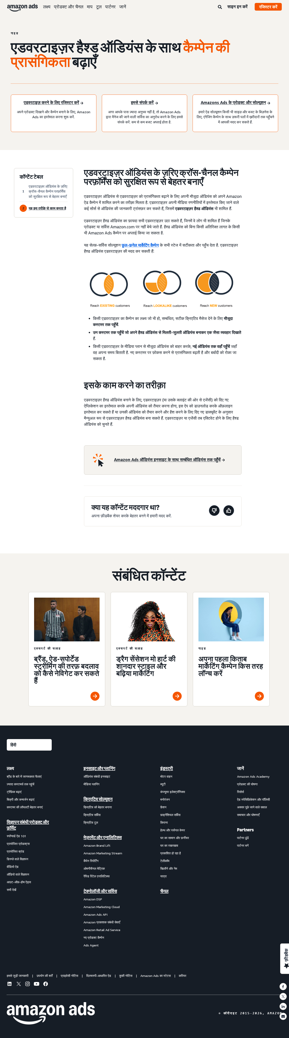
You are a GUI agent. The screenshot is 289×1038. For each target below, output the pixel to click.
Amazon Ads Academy (253, 776)
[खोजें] (220, 7)
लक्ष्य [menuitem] (10, 768)
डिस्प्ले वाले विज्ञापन (17, 859)
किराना (164, 822)
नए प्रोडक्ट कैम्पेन (94, 937)
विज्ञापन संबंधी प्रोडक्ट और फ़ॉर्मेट (28, 825)
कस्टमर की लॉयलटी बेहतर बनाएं (25, 807)
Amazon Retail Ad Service (102, 930)
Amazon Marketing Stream (103, 853)
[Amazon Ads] (19, 7)
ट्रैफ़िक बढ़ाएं (14, 792)
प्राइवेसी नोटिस (69, 976)
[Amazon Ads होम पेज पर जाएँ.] (51, 1013)
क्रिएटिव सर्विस (92, 815)
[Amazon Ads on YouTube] (36, 984)
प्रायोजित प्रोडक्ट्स (18, 844)
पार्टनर (110, 6)
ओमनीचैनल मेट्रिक (94, 868)
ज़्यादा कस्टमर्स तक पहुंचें (20, 784)
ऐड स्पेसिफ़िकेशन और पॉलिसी (253, 799)
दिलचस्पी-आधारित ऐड (98, 976)
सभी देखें (11, 890)
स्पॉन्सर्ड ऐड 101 (16, 836)
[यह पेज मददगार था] (228, 511)
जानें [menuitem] (240, 768)
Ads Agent (91, 945)
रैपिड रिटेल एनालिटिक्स (97, 876)
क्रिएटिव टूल (91, 822)
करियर (182, 976)
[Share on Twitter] (283, 996)
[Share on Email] (283, 1016)
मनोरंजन (165, 799)
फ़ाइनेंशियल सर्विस (170, 815)
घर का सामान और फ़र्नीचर (174, 838)
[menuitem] (29, 856)
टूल (99, 6)
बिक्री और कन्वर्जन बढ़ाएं (20, 799)
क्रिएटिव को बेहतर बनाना (98, 807)
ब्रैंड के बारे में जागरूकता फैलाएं (24, 776)
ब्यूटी (162, 784)
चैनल (164, 891)
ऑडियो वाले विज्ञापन (18, 874)
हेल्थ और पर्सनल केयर (172, 830)
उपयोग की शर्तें (45, 976)
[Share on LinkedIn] (283, 1006)
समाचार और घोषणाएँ (248, 815)
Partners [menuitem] (245, 829)
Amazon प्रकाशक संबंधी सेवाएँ (102, 922)
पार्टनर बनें (243, 845)
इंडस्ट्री (166, 768)
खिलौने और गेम (168, 868)
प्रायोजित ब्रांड (15, 851)
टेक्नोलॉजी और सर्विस (100, 891)
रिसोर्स (240, 792)
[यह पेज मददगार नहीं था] (214, 511)
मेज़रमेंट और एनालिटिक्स (103, 837)
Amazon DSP (93, 899)
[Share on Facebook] (283, 986)
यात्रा (163, 876)
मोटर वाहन (166, 776)
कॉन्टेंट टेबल (31, 177)
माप (90, 6)
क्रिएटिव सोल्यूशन (98, 799)
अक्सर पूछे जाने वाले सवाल (252, 807)
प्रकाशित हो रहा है (170, 853)
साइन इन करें (237, 6)
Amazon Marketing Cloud (102, 907)
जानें (122, 6)
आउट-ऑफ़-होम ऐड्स (19, 882)
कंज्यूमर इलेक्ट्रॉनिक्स (172, 792)
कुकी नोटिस (125, 976)
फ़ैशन (163, 807)
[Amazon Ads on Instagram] (27, 984)
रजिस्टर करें (268, 6)
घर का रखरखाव (169, 845)
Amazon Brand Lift (97, 845)
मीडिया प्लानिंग (91, 784)
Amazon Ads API (95, 914)
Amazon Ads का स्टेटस (155, 976)
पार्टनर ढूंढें (243, 838)
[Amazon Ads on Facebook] (45, 984)
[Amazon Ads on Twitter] (18, 984)
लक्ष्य (46, 6)
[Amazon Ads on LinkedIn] (9, 984)
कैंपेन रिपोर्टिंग (91, 861)
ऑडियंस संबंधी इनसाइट (97, 776)
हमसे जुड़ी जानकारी (17, 976)
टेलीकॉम (164, 861)
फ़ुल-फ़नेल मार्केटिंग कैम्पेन (140, 245)
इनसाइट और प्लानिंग (99, 768)
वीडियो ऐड (13, 867)
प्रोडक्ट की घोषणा (247, 784)
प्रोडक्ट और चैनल (68, 6)
